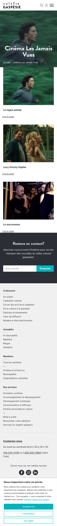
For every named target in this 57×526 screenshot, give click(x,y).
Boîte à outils (9, 417)
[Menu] (52, 5)
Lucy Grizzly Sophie (14, 167)
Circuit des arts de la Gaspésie (18, 304)
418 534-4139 (11, 452)
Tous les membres (12, 362)
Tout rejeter (29, 521)
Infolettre (7, 347)
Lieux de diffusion (12, 316)
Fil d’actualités (10, 335)
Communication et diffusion (17, 405)
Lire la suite (8, 116)
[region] (28, 502)
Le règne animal (12, 110)
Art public (8, 296)
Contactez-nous (12, 441)
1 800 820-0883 (32, 452)
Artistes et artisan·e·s (14, 370)
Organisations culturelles (15, 378)
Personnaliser (28, 514)
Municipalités (9, 374)
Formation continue (13, 393)
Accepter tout (29, 506)
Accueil (6, 62)
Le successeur (11, 224)
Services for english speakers (18, 424)
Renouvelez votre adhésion (16, 421)
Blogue (6, 343)
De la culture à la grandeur (16, 308)
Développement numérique (16, 401)
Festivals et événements (15, 312)
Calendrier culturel (12, 300)
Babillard (7, 339)
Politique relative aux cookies (36, 499)
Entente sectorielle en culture (17, 409)
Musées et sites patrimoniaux (17, 320)
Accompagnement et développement (21, 397)
